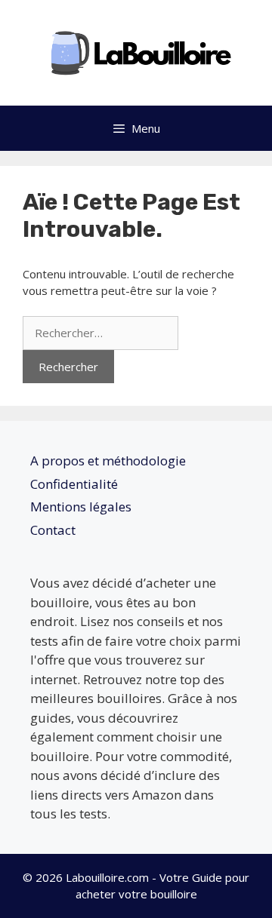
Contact (53, 530)
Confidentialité (74, 484)
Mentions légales (80, 506)
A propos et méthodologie (108, 460)
